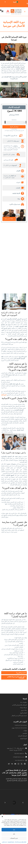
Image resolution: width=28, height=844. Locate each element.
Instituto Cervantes (21, 725)
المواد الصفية (23, 738)
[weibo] (9, 764)
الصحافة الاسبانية (22, 736)
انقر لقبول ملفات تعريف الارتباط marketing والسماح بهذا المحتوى (14, 89)
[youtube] (15, 764)
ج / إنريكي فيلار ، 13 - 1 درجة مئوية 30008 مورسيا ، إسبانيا (15, 749)
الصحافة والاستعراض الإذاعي (19, 705)
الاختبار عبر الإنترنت (14, 5)
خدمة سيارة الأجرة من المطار (19, 715)
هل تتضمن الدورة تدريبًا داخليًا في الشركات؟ (15, 677)
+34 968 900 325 (19, 753)
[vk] (12, 764)
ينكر (14, 834)
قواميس (25, 733)
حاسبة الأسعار (5, 5)
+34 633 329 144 (20, 760)
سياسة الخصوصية (11, 841)
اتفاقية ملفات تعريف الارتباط (20, 841)
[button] (2, 816)
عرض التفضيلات (14, 838)
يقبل (14, 829)
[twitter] (21, 764)
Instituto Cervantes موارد (19, 728)
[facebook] (25, 764)
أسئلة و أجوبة (23, 713)
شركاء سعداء (23, 707)
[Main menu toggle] (24, 11)
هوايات (25, 730)
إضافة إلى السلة (14, 127)
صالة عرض (24, 710)
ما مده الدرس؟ (20, 672)
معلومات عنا (23, 702)
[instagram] (18, 764)
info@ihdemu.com (19, 757)
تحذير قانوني (4, 841)
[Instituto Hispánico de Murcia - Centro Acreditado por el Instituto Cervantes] (8, 11)
